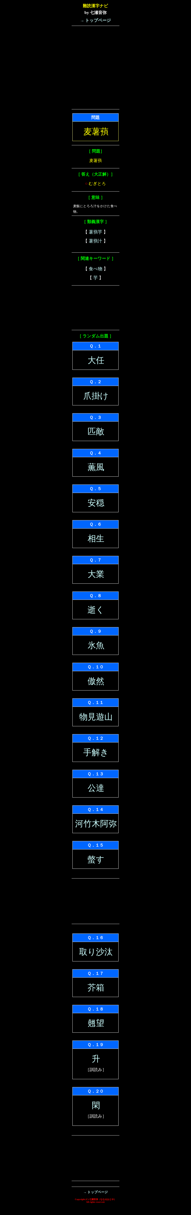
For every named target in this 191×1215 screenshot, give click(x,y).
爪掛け (95, 396)
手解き (95, 752)
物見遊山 (96, 716)
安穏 (96, 503)
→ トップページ (95, 20)
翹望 (96, 1023)
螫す (95, 859)
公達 (96, 788)
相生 (96, 538)
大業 (96, 574)
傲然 (96, 681)
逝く (95, 609)
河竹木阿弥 (96, 823)
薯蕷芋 (95, 231)
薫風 (96, 467)
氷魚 (96, 645)
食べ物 (95, 268)
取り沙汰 (96, 952)
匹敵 (96, 431)
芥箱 (96, 987)
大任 (96, 360)
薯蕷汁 (95, 240)
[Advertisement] (95, 46)
